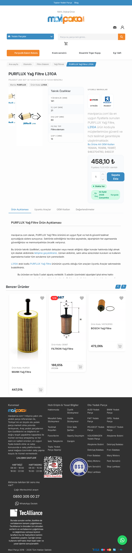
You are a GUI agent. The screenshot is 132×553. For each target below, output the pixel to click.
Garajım (71, 441)
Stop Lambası (113, 466)
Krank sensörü (59, 53)
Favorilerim (53, 435)
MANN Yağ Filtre (21, 371)
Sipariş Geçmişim (75, 435)
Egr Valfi (117, 53)
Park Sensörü (113, 461)
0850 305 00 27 (26, 496)
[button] (30, 36)
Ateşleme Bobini (115, 435)
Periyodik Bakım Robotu (26, 53)
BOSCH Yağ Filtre (101, 328)
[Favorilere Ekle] (42, 298)
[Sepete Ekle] (41, 390)
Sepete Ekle (115, 176)
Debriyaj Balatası (115, 444)
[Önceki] (118, 287)
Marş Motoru (113, 455)
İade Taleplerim (55, 441)
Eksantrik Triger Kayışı (90, 53)
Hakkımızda (53, 409)
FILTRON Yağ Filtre (62, 348)
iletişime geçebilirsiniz (45, 253)
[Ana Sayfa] (66, 19)
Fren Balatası (113, 450)
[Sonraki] (123, 287)
